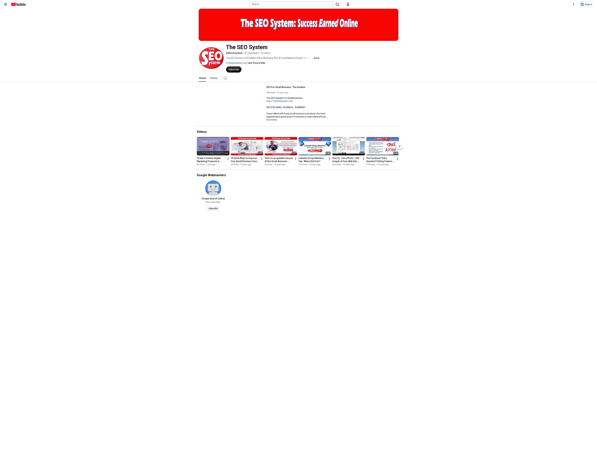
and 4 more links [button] (256, 63)
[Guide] (5, 4)
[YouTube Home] (18, 4)
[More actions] (228, 159)
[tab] (202, 78)
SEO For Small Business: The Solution (285, 87)
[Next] (399, 146)
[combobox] (292, 4)
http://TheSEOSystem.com (279, 101)
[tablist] (298, 78)
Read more (271, 120)
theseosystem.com (238, 63)
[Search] (337, 4)
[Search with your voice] (348, 4)
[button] (271, 119)
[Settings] (573, 4)
